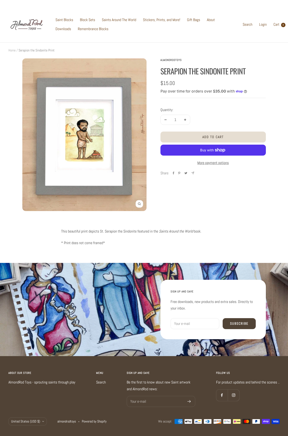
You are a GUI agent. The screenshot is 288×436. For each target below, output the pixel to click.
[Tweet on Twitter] (186, 173)
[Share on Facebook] (173, 173)
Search (247, 24)
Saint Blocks (64, 19)
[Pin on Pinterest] (179, 173)
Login (263, 24)
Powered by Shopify (94, 421)
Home (12, 50)
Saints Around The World (119, 19)
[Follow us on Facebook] (222, 395)
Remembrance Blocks (93, 28)
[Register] (189, 401)
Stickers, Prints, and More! (161, 19)
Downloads (63, 28)
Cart (278, 24)
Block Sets (87, 19)
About (211, 19)
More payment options (213, 162)
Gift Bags (193, 19)
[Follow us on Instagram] (233, 395)
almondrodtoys (171, 60)
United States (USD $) (25, 421)
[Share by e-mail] (192, 173)
